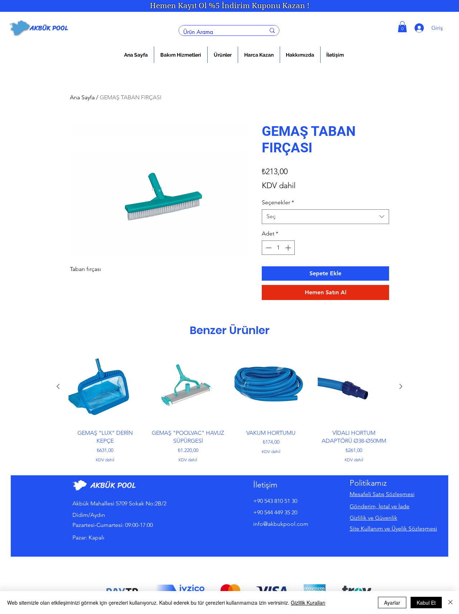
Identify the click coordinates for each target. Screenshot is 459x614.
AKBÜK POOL (49, 28)
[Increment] (289, 247)
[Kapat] (450, 602)
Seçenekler (278, 202)
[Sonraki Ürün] (401, 386)
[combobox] (325, 216)
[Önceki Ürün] (58, 386)
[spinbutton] (278, 247)
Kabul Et (426, 602)
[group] (229, 406)
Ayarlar (392, 602)
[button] (180, 55)
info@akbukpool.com (280, 523)
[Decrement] (268, 247)
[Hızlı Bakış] (105, 386)
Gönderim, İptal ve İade (380, 506)
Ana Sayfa (82, 97)
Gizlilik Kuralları (308, 602)
